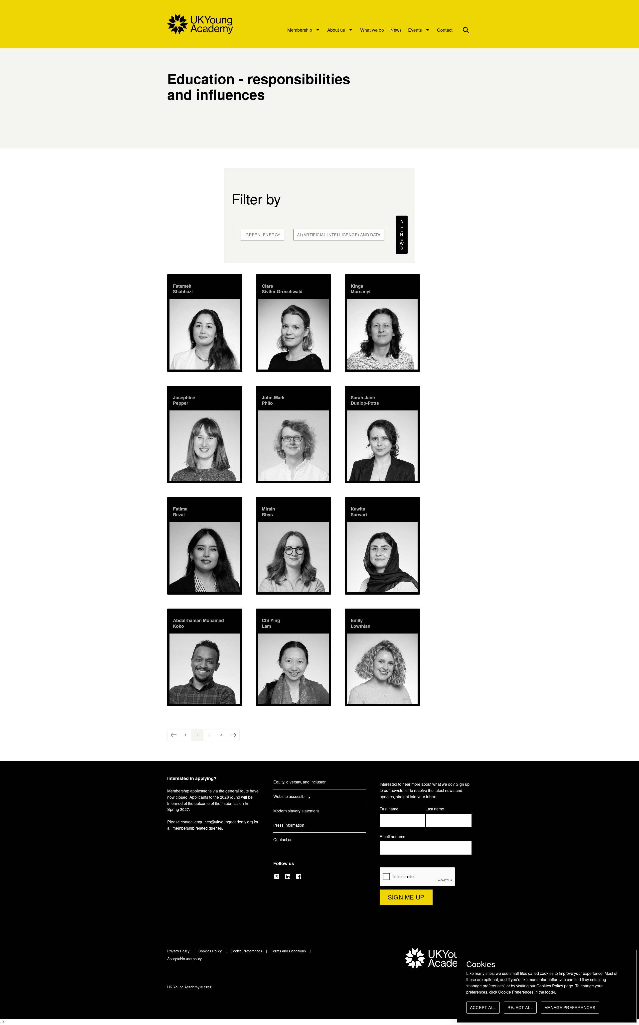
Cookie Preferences (515, 992)
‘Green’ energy (263, 235)
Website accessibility (292, 796)
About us (336, 29)
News (396, 29)
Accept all (483, 1009)
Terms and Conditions (288, 950)
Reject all (520, 1009)
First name (389, 809)
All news (403, 236)
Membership (299, 29)
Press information (288, 825)
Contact (445, 29)
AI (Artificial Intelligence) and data (338, 235)
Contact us (282, 839)
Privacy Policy (178, 950)
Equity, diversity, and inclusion (299, 782)
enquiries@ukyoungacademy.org (223, 822)
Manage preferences (569, 1009)
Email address (395, 837)
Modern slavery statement (296, 811)
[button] (466, 30)
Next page (233, 735)
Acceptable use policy (184, 958)
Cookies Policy (549, 986)
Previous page (173, 735)
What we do (372, 29)
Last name (435, 809)
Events (415, 29)
